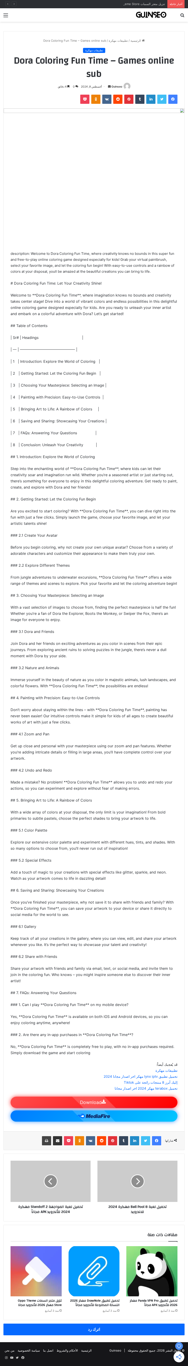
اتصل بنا (48, 1350)
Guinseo (116, 86)
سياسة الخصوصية (29, 1350)
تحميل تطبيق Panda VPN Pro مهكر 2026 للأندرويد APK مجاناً (153, 1303)
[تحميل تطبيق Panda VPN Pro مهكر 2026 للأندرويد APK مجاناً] (151, 1271)
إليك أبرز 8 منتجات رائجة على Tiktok (150, 1082)
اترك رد (94, 1329)
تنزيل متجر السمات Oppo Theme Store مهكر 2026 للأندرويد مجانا (121, 4)
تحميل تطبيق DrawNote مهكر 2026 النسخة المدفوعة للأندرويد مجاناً (94, 1303)
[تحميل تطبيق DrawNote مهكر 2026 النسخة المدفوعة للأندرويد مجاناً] (94, 1271)
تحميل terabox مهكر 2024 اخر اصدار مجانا (146, 1088)
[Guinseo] (151, 15)
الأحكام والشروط (67, 1350)
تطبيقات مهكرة (118, 40)
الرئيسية (136, 40)
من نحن (9, 1350)
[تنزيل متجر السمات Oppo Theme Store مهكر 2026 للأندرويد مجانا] (36, 1271)
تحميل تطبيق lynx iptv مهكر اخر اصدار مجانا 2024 (140, 1076)
